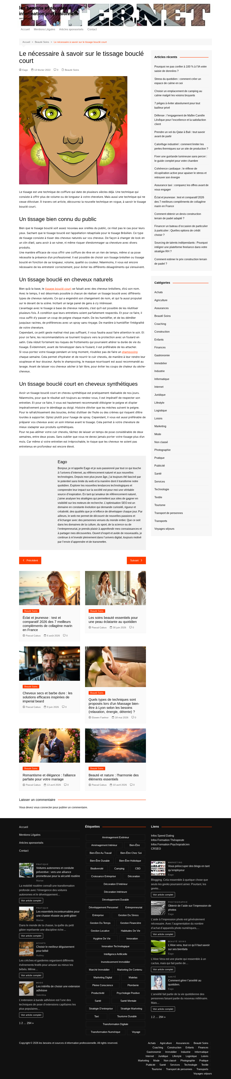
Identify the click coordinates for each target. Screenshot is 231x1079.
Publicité (159, 465)
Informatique (161, 379)
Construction (162, 331)
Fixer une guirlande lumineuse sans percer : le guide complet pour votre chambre (180, 158)
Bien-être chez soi (131, 852)
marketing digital (103, 977)
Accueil (25, 29)
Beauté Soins (72, 70)
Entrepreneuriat (133, 907)
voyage (136, 1031)
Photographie (162, 449)
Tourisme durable (127, 1016)
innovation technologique (115, 946)
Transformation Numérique (105, 1031)
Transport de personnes (168, 513)
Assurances (161, 308)
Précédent (32, 560)
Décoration (134, 876)
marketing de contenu (129, 969)
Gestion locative (100, 930)
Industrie (159, 371)
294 (29, 1023)
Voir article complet (31, 900)
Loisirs (158, 418)
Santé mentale (128, 1000)
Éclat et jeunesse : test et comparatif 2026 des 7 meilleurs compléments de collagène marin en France (180, 201)
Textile (158, 497)
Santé (157, 473)
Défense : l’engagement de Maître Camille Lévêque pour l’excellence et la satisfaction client (180, 120)
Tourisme (159, 505)
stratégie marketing (131, 1008)
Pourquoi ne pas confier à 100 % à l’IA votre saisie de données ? (180, 68)
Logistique (160, 410)
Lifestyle (159, 402)
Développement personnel (103, 907)
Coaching (160, 323)
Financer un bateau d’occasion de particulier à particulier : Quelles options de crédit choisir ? (181, 230)
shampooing (130, 352)
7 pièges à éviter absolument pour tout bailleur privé (177, 105)
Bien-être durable (100, 860)
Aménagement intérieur (104, 845)
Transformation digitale (115, 1024)
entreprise (98, 915)
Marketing (160, 426)
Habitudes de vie (130, 930)
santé (98, 1000)
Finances (160, 347)
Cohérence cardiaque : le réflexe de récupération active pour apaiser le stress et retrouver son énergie (180, 173)
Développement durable (115, 899)
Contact (92, 29)
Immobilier (160, 363)
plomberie (133, 985)
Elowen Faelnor (100, 717)
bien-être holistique (130, 860)
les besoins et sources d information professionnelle (49, 10)
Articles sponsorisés (71, 29)
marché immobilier (99, 969)
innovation (132, 938)
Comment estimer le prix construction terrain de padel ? (180, 261)
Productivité (97, 993)
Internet (158, 386)
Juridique (160, 394)
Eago (25, 70)
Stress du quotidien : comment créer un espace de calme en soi (177, 81)
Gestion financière (130, 922)
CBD (138, 868)
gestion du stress (128, 915)
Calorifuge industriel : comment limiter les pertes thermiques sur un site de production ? (181, 146)
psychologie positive (128, 993)
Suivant (134, 560)
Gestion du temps (100, 922)
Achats (158, 292)
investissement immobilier (115, 961)
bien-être (135, 845)
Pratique (159, 457)
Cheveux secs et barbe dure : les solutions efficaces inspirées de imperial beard (47, 697)
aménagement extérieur (115, 837)
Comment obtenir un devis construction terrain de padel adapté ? (177, 216)
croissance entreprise (103, 876)
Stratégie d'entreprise (101, 1008)
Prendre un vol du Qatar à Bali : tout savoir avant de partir (179, 134)
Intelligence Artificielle (115, 954)
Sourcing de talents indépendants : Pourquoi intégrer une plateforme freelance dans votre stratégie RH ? (181, 247)
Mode (157, 434)
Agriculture (160, 300)
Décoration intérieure (115, 891)
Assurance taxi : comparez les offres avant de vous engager (181, 187)
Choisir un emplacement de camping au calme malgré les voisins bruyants (178, 93)
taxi (96, 1016)
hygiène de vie (101, 938)
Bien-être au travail (100, 852)
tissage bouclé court (58, 288)
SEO (124, 502)
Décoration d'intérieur (116, 884)
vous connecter (43, 807)
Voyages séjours (164, 528)
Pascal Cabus (33, 635)
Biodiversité (96, 868)
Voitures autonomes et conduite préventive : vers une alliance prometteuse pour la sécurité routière (58, 872)
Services (159, 481)
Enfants (159, 339)
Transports (160, 521)
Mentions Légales (44, 29)
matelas (133, 977)
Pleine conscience (102, 985)
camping (119, 868)
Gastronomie (162, 355)
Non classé (161, 442)
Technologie (161, 489)
